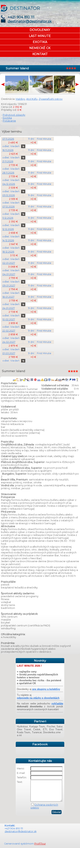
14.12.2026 (8, 240)
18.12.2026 (8, 251)
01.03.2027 (8, 353)
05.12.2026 (8, 195)
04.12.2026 (8, 184)
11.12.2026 (7, 217)
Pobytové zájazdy (14, 114)
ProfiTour (40, 843)
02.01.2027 (8, 263)
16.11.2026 (7, 150)
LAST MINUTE (40, 36)
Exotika (7, 117)
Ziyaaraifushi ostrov (51, 98)
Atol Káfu (31, 98)
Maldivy (20, 98)
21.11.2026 (7, 161)
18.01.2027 (8, 296)
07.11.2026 (8, 138)
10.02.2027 (8, 319)
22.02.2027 (8, 330)
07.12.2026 (8, 206)
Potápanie (9, 120)
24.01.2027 (8, 308)
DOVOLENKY (40, 30)
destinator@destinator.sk (30, 21)
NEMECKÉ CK (39, 48)
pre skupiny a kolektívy (46, 689)
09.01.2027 (8, 285)
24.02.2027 (8, 342)
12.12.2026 (8, 229)
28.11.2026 (8, 172)
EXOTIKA (40, 42)
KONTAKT (40, 54)
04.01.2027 (8, 274)
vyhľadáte (57, 703)
